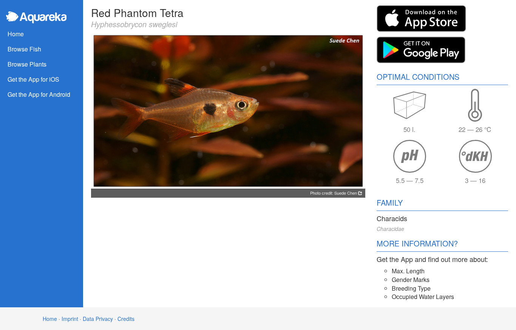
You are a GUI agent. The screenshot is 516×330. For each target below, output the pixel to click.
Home (16, 33)
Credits (125, 318)
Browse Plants (27, 64)
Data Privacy (98, 318)
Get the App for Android (39, 94)
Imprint (70, 318)
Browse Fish (24, 49)
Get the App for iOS (33, 79)
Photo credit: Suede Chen (334, 193)
